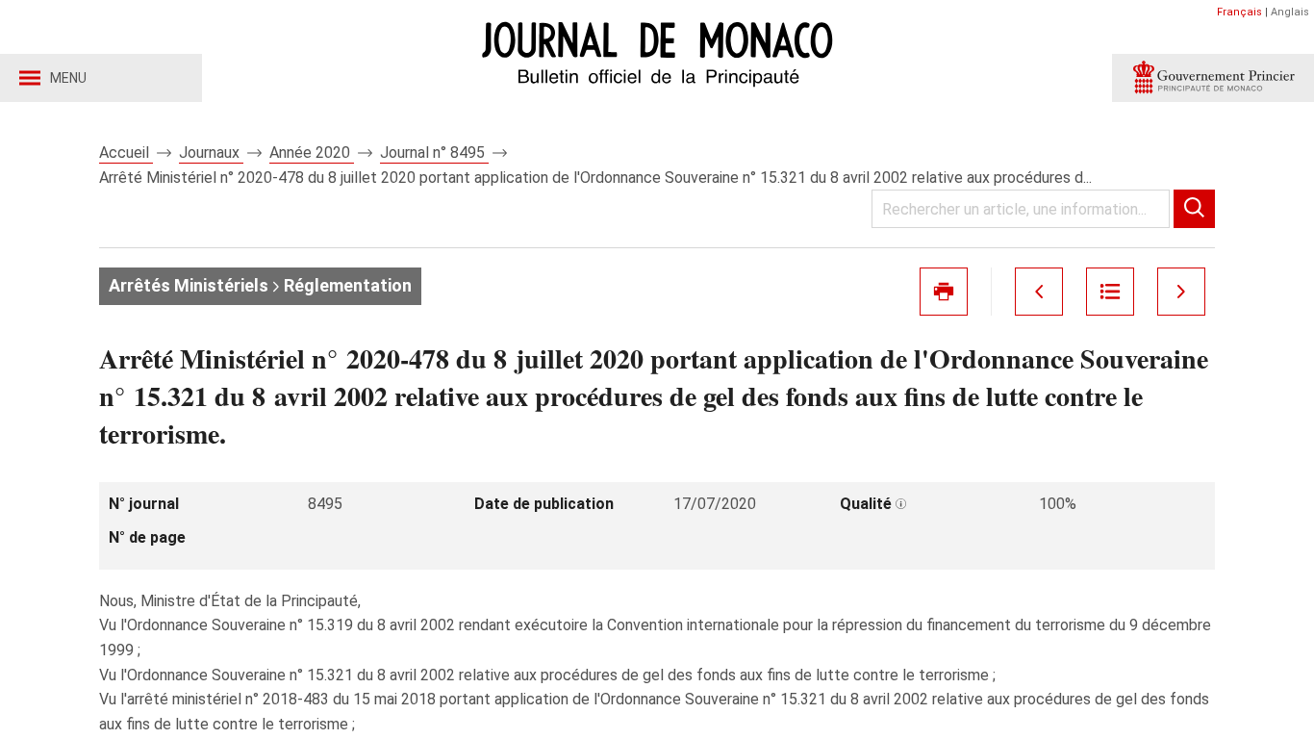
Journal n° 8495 (434, 152)
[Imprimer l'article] (944, 292)
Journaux (211, 152)
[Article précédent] (1039, 292)
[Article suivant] (1181, 292)
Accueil (126, 152)
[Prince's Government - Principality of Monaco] (1213, 78)
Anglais (1290, 12)
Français (1239, 12)
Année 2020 (311, 152)
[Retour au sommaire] (1110, 292)
